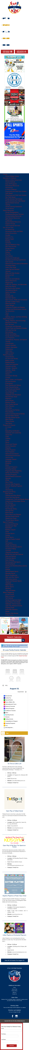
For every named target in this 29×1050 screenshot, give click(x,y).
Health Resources (8, 319)
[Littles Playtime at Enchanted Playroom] (14, 928)
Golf (6, 541)
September (21, 691)
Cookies (7, 378)
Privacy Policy (14, 990)
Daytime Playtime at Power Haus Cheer (14, 896)
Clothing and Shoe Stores (13, 495)
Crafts (7, 440)
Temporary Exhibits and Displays (15, 307)
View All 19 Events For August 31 (14, 960)
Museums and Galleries (12, 279)
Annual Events (9, 594)
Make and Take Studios (12, 273)
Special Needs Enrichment (13, 476)
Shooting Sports (10, 564)
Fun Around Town (8, 227)
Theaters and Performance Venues (15, 309)
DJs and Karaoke (10, 381)
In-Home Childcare (11, 189)
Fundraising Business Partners (14, 214)
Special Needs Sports (11, 571)
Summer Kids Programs (12, 484)
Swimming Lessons (11, 579)
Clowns (7, 374)
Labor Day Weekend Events (13, 606)
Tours (7, 313)
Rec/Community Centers (12, 288)
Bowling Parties (10, 362)
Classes (7, 717)
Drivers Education (10, 446)
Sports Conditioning (11, 575)
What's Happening (8, 592)
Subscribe (12, 1045)
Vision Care (8, 351)
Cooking (7, 438)
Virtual (7, 488)
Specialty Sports (10, 573)
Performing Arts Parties (12, 410)
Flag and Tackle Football (12, 539)
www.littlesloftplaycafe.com (18, 780)
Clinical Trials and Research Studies (16, 328)
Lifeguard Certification (12, 552)
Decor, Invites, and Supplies (13, 379)
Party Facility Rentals (11, 404)
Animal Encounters (11, 233)
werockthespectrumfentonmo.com (15, 865)
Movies (7, 277)
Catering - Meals (10, 370)
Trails (6, 315)
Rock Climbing (9, 560)
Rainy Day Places (10, 286)
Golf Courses (9, 262)
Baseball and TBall (10, 526)
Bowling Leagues (10, 530)
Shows (7, 611)
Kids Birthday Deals (11, 397)
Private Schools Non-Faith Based (15, 201)
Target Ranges (9, 305)
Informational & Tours (10, 704)
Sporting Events (9, 714)
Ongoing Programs (10, 723)
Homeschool (9, 187)
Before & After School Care (13, 180)
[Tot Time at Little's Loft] (14, 749)
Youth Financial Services (12, 225)
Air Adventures (9, 229)
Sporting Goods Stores (12, 516)
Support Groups (10, 224)
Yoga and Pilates (10, 590)
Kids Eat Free (9, 511)
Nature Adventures (11, 281)
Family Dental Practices (12, 336)
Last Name (3, 1039)
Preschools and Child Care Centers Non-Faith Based (15, 196)
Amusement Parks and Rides (14, 231)
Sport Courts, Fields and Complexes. (16, 300)
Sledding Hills (9, 296)
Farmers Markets (10, 505)
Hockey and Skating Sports (13, 547)
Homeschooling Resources (13, 216)
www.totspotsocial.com (17, 828)
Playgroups (8, 220)
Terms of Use (14, 989)
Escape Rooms (10, 248)
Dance (7, 442)
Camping (8, 243)
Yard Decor (8, 423)
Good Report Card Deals (12, 602)
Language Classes (10, 459)
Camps (5, 174)
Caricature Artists (10, 366)
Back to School (9, 596)
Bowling (7, 241)
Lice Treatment (9, 338)
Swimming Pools (10, 303)
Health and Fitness (11, 545)
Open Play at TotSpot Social (14, 811)
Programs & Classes (9, 425)
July (6, 685)
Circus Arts (8, 435)
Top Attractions (9, 311)
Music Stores (9, 512)
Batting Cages (9, 239)
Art (6, 429)
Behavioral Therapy (11, 322)
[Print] (11, 679)
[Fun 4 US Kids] (14, 7)
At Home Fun (9, 237)
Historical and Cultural (11, 454)
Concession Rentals (11, 376)
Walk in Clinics (9, 353)
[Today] (22, 672)
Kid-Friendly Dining (11, 509)
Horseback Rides (10, 265)
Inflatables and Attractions (13, 395)
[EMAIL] (18, 679)
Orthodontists (9, 343)
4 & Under (8, 427)
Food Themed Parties (11, 387)
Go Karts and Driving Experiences (15, 260)
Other (6, 712)
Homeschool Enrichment (12, 455)
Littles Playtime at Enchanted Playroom (14, 935)
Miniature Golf (9, 275)
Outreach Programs (11, 467)
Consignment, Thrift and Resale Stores (17, 499)
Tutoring (7, 205)
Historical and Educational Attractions (16, 263)
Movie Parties (9, 400)
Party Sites (8, 408)
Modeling (8, 463)
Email (2, 1028)
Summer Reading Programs (13, 486)
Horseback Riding (10, 549)
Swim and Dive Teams (12, 577)
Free (6, 725)
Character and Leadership (13, 433)
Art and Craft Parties (11, 358)
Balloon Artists (9, 360)
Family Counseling (10, 334)
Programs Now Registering (13, 471)
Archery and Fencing (11, 524)
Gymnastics (8, 543)
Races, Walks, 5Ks (10, 702)
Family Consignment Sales (13, 600)
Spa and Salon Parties (12, 416)
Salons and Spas (10, 292)
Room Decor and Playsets (13, 514)
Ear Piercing (9, 503)
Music (7, 465)
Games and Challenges (12, 258)
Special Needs (9, 700)
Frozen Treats (9, 507)
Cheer (7, 531)
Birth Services (9, 324)
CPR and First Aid (10, 330)
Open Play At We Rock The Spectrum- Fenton (14, 846)
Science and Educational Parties (15, 414)
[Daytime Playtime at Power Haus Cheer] (14, 883)
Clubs (7, 436)
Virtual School (9, 208)
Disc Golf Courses (10, 246)
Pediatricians (9, 349)
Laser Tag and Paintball (12, 269)
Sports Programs (8, 522)
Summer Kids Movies (11, 613)
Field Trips (8, 250)
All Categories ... (9, 727)
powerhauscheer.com (17, 914)
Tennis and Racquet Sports (13, 581)
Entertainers (9, 383)
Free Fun (8, 254)
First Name (3, 1034)
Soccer (7, 568)
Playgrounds (9, 283)
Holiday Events (9, 719)
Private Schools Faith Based (13, 199)
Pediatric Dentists (10, 345)
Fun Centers (9, 256)
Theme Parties (9, 421)
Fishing (7, 252)
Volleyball (8, 583)
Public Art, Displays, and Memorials (16, 284)
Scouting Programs (11, 474)
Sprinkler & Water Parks (12, 302)
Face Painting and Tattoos (13, 385)
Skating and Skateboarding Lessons (16, 566)
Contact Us (14, 994)
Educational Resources (12, 186)
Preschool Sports (10, 558)
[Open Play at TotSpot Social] (14, 799)
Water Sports (9, 585)
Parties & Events (8, 355)
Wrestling (8, 588)
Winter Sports (9, 587)
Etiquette (8, 448)
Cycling (7, 535)
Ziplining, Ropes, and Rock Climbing (16, 317)
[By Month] (8, 672)
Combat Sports (10, 533)
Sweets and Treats (11, 518)
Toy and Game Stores (12, 520)
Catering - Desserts (11, 368)
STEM (7, 480)
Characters (8, 372)
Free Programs (9, 452)
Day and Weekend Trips (12, 245)
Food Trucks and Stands (12, 389)
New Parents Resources (12, 218)
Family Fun (8, 697)
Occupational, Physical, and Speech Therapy (16, 340)
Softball (7, 569)
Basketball (8, 528)
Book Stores (9, 493)
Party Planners (9, 406)
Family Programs (10, 450)
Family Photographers (11, 212)
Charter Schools (10, 182)
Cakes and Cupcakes (11, 364)
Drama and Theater (11, 444)
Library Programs (9, 708)
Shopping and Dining (9, 492)
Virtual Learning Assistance (13, 206)
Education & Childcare (9, 178)
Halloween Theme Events (13, 604)
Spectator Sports (10, 298)
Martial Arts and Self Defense (14, 554)
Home (14, 987)
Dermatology (9, 332)
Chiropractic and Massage (13, 326)
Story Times (9, 482)
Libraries (8, 271)
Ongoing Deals (9, 607)
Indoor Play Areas (10, 267)
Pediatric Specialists (11, 347)
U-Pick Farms (9, 615)
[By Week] (15, 672)
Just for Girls (9, 457)
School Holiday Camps (12, 176)
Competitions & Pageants (11, 721)
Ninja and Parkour (10, 556)
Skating (7, 294)
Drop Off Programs (11, 184)
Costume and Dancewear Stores (15, 501)
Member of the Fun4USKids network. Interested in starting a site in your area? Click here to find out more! (14, 1000)
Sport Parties (9, 419)
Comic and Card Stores (12, 497)
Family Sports (9, 537)
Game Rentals (9, 393)
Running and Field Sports (13, 562)
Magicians (8, 398)
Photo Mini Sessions (11, 609)
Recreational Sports (11, 290)
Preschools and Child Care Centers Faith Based (15, 192)
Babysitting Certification (12, 431)
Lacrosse (8, 550)
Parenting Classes (10, 469)
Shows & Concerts (10, 706)
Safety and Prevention (12, 473)
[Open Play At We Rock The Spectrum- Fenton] (14, 840)
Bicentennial (8, 695)
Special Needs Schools (12, 203)
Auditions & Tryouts (10, 710)
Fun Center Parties (11, 391)
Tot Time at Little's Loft (14, 763)
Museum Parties (10, 402)
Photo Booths (9, 412)
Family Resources (8, 210)
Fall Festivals (9, 598)
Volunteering (9, 490)
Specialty (8, 478)
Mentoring (8, 461)
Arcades (7, 235)
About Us (14, 992)
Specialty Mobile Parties (12, 417)
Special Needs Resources (13, 222)
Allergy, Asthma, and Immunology (15, 321)
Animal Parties (9, 357)
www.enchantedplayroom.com (19, 952)
